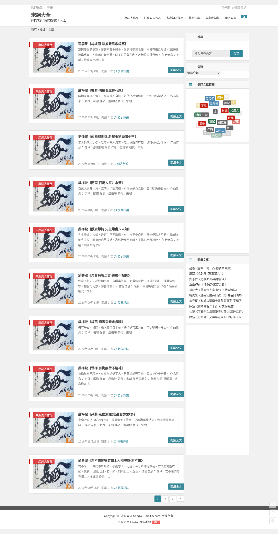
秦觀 (210, 122)
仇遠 (200, 124)
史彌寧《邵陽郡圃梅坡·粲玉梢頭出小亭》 (108, 136)
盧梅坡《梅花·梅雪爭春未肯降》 (101, 322)
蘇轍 (231, 111)
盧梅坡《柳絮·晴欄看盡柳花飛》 (101, 90)
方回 (207, 129)
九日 (229, 122)
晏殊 (202, 118)
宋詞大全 (41, 15)
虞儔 (220, 95)
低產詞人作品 (152, 18)
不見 (204, 101)
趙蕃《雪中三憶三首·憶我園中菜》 (211, 268)
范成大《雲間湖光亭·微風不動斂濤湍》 (214, 290)
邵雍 (236, 118)
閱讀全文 (176, 70)
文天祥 (233, 127)
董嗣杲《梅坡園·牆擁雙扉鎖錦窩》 (103, 44)
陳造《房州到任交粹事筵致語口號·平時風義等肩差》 (222, 317)
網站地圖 (146, 522)
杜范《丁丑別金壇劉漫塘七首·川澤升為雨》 (216, 311)
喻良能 (211, 134)
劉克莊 (222, 113)
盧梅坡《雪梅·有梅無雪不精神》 (101, 368)
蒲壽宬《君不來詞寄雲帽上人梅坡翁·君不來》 (111, 460)
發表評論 (123, 71)
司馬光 (220, 123)
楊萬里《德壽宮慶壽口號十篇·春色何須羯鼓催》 (219, 295)
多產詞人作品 (174, 18)
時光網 (225, 7)
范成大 (234, 106)
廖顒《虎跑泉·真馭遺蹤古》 (206, 273)
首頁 (34, 29)
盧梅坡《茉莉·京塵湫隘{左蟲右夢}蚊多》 (107, 414)
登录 (50, 7)
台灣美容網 (239, 7)
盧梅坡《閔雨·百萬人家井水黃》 (101, 183)
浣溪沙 (226, 130)
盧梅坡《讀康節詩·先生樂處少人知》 (104, 229)
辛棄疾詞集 (212, 18)
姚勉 (212, 112)
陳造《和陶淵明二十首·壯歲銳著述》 (212, 306)
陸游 (227, 98)
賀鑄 (225, 103)
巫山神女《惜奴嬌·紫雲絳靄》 (208, 284)
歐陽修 (214, 97)
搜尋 (236, 53)
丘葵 (205, 107)
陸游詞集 (230, 18)
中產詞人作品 (130, 18)
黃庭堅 (216, 131)
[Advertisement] (220, 173)
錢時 (198, 111)
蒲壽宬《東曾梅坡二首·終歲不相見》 (104, 275)
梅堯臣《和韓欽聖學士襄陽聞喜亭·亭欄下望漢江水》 (222, 300)
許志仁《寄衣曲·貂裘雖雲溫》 (208, 279)
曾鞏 (221, 135)
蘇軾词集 (194, 18)
